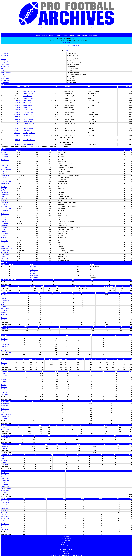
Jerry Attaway (4, 53)
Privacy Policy (66, 553)
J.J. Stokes (4, 244)
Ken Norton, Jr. (5, 518)
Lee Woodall (4, 256)
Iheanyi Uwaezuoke (6, 248)
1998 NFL (57, 45)
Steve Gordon (4, 192)
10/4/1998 (17, 107)
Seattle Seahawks (28, 93)
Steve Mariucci (70, 51)
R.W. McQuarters (5, 216)
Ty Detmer (4, 177)
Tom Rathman (5, 76)
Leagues (44, 35)
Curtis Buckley (5, 167)
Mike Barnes (4, 55)
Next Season (75, 45)
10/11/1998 (17, 110)
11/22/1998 (17, 124)
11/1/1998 (17, 117)
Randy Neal (4, 217)
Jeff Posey (4, 227)
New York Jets (27, 100)
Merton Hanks (5, 194)
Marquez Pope (5, 225)
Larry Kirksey (4, 61)
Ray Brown (4, 163)
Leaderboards (93, 35)
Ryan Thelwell (34, 277)
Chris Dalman (4, 173)
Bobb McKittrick (5, 66)
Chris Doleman (5, 179)
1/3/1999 (17, 140)
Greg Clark (4, 171)
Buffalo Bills (26, 107)
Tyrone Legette (5, 210)
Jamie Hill (3, 59)
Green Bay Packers (28, 117)
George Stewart (5, 80)
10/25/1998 (17, 114)
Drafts (78, 35)
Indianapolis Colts (28, 112)
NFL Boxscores (66, 538)
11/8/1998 (17, 119)
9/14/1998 (17, 103)
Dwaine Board (5, 57)
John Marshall (5, 64)
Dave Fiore (4, 187)
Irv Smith (3, 243)
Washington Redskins (29, 103)
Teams (58, 35)
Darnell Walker (5, 250)
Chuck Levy (4, 212)
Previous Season (65, 45)
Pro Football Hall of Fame (67, 549)
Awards (84, 35)
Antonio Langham (6, 208)
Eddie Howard (5, 202)
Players (65, 35)
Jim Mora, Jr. (4, 70)
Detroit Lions (26, 130)
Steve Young (4, 260)
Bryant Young (4, 258)
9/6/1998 (17, 100)
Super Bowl (66, 551)
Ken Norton (4, 219)
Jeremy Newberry (35, 268)
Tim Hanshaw (4, 196)
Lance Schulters (5, 239)
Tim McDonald (5, 214)
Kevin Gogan (4, 190)
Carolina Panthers (28, 119)
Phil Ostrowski (34, 273)
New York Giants (28, 126)
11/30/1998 (17, 126)
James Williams (5, 254)
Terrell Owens (4, 221)
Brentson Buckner (6, 169)
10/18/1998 (17, 112)
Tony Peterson (5, 223)
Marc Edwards (5, 183)
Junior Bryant (4, 165)
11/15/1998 (17, 121)
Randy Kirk (4, 206)
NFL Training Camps (66, 545)
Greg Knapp (4, 62)
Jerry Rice (3, 229)
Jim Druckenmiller (6, 181)
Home (38, 35)
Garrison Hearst (5, 200)
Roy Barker (4, 152)
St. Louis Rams (27, 114)
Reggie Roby (4, 235)
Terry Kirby (4, 204)
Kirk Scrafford (4, 241)
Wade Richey (4, 231)
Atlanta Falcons (27, 105)
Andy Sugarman (5, 82)
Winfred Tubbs (5, 246)
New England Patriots (29, 89)
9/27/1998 (17, 105)
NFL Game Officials (66, 543)
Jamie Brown (4, 162)
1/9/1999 (17, 144)
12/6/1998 (17, 128)
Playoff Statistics (66, 43)
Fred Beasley (4, 154)
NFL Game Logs (66, 541)
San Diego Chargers (29, 91)
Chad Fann (4, 185)
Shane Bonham (5, 158)
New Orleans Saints (28, 110)
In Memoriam (66, 536)
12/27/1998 (17, 135)
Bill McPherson (5, 68)
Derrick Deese (5, 175)
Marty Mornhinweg (6, 72)
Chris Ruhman (5, 237)
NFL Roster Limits (66, 547)
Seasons (51, 35)
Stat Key (70, 48)
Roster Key (64, 48)
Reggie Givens (5, 189)
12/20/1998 (17, 133)
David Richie (4, 233)
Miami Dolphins (27, 96)
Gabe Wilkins (4, 252)
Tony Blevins (4, 156)
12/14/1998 (17, 130)
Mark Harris (4, 198)
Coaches (71, 35)
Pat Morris (3, 74)
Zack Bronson (5, 160)
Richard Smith (5, 78)
